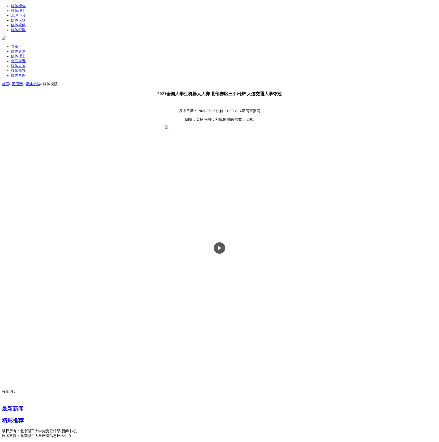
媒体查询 (18, 30)
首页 (14, 47)
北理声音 (18, 15)
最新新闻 (13, 409)
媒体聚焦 (18, 6)
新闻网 (17, 84)
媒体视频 (18, 25)
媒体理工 (18, 11)
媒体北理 (33, 84)
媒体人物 (18, 20)
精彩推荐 (13, 420)
